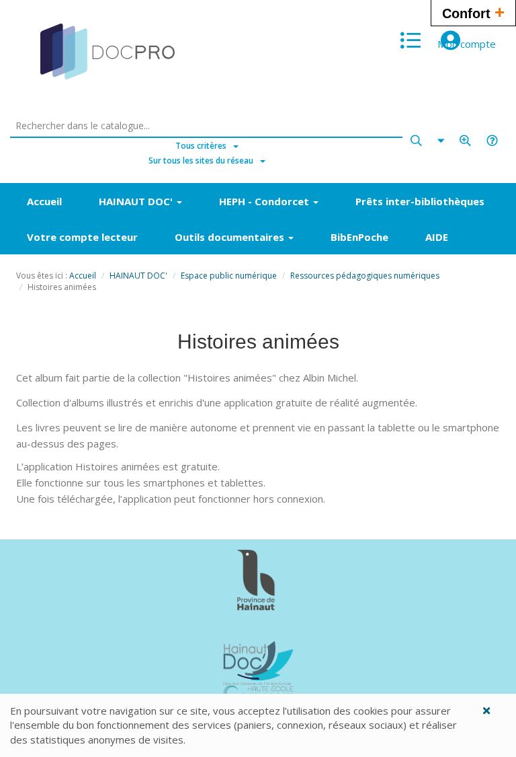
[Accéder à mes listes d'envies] (410, 40)
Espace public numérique (229, 275)
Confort (473, 12)
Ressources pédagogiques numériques (364, 275)
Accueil (82, 275)
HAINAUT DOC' (138, 275)
